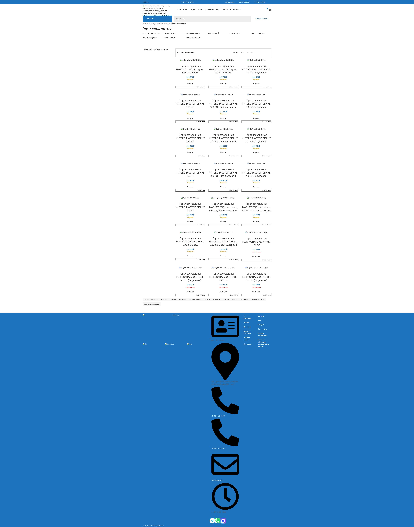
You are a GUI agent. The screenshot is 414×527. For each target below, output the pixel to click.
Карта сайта (262, 329)
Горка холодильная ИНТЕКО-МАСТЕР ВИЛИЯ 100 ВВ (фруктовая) (256, 69)
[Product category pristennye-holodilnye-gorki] (174, 38)
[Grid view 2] (262, 52)
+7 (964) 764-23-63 (259, 2)
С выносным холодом (150, 299)
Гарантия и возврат (247, 332)
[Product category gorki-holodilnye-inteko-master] (261, 33)
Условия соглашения (262, 334)
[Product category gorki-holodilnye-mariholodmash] (152, 38)
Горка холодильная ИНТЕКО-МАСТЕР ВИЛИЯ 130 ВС (190, 138)
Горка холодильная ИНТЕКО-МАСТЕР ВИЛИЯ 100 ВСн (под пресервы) (223, 104)
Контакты (247, 344)
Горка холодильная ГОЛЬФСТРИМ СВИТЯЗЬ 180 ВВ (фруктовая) (256, 277)
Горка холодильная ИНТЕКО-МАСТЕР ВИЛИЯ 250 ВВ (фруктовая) (256, 172)
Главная (145, 24)
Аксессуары (164, 299)
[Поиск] (177, 19)
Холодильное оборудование (160, 24)
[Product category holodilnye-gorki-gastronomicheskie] (152, 33)
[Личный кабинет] (251, 10)
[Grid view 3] (265, 52)
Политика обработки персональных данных (263, 343)
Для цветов (207, 299)
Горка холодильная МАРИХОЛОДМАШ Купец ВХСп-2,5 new (190, 241)
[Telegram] (212, 520)
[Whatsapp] (217, 520)
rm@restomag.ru (229, 2)
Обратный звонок (262, 19)
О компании (247, 317)
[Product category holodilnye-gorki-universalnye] (196, 38)
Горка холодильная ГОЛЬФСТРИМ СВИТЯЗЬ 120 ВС (223, 277)
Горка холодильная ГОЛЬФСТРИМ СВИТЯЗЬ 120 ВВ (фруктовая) (190, 277)
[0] (261, 10)
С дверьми (216, 299)
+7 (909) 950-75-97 (244, 2)
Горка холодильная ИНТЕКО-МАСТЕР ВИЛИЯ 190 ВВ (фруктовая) (256, 138)
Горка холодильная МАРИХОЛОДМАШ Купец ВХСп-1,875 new (223, 69)
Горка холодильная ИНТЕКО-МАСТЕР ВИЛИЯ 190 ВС (190, 172)
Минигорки (182, 299)
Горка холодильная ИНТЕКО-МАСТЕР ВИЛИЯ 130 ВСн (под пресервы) (223, 138)
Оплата (246, 322)
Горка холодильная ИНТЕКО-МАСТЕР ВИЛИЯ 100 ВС (190, 104)
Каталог (261, 316)
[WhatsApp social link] (268, 2)
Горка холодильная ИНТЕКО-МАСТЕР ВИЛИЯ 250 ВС (190, 207)
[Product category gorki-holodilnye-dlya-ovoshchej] (218, 33)
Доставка (247, 327)
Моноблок (226, 299)
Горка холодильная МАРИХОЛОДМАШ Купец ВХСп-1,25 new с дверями (223, 207)
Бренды (261, 325)
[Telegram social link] (270, 2)
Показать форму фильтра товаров (156, 49)
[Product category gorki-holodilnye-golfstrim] (174, 33)
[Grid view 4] (268, 52)
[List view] (258, 52)
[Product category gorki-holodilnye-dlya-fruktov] (239, 33)
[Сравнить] (255, 10)
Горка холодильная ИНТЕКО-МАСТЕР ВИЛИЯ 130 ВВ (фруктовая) (256, 104)
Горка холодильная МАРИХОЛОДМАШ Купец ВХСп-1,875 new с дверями (256, 207)
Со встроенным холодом (151, 304)
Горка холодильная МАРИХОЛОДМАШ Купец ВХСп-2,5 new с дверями (223, 241)
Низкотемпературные (257, 299)
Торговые (173, 299)
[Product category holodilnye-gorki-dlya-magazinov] (196, 33)
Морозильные (244, 299)
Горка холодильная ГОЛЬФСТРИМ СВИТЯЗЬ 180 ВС (256, 242)
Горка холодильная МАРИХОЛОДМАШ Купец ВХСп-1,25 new (190, 69)
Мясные (234, 299)
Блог (259, 320)
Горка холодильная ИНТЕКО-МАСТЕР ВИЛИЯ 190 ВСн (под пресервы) (223, 172)
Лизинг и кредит (247, 339)
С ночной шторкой (195, 299)
